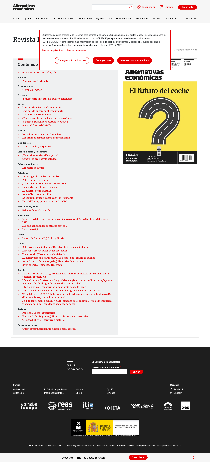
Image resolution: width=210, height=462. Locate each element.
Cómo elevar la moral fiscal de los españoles (47, 118)
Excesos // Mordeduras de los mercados (44, 250)
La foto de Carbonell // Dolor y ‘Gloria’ (43, 238)
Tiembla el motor (32, 89)
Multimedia (142, 18)
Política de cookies (76, 50)
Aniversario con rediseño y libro (40, 72)
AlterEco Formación (63, 18)
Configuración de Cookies (72, 60)
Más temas (106, 18)
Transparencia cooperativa (169, 445)
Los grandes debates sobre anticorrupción (46, 137)
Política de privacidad (52, 50)
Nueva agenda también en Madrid (41, 176)
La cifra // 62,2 (30, 229)
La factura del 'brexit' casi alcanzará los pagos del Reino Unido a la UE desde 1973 (65, 220)
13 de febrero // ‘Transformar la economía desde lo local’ (54, 286)
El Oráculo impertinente (55, 389)
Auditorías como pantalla (36, 190)
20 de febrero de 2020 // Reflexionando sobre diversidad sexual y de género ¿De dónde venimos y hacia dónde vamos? (66, 295)
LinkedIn (178, 393)
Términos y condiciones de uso (80, 445)
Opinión (27, 18)
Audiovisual (19, 389)
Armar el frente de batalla (36, 125)
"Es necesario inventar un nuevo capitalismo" (47, 98)
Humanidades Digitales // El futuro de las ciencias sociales (55, 316)
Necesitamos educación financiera (42, 134)
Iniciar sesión (148, 7)
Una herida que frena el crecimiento (42, 110)
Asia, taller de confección (36, 194)
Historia (79, 389)
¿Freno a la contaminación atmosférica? (44, 183)
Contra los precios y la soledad (39, 158)
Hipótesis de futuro (33, 167)
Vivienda (111, 393)
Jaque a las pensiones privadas (39, 187)
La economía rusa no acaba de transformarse (47, 197)
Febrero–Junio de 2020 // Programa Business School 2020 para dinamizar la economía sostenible (65, 275)
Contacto (169, 7)
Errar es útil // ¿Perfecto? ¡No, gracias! (43, 264)
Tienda (156, 18)
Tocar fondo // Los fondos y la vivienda (44, 254)
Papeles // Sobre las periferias (38, 312)
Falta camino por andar (35, 179)
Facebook (178, 389)
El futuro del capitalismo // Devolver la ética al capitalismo (55, 246)
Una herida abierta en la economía (41, 107)
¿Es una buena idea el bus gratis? (40, 155)
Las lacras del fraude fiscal (37, 114)
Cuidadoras (171, 18)
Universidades (124, 18)
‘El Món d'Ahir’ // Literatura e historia (43, 319)
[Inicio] (25, 7)
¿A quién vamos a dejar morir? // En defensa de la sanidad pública (58, 257)
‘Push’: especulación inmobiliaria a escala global (49, 328)
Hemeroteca (85, 18)
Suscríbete (187, 7)
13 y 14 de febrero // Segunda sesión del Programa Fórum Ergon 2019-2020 (64, 290)
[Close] (194, 457)
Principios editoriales (145, 445)
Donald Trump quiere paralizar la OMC (44, 201)
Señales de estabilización (36, 210)
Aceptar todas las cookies (134, 60)
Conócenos (191, 18)
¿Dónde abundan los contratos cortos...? (44, 225)
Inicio (16, 18)
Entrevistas (42, 18)
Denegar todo (103, 60)
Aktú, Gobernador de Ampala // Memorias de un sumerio (54, 261)
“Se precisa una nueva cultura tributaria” (45, 121)
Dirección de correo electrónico (105, 367)
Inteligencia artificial (54, 393)
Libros (78, 393)
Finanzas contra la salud (36, 80)
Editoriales (18, 393)
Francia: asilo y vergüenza (36, 146)
